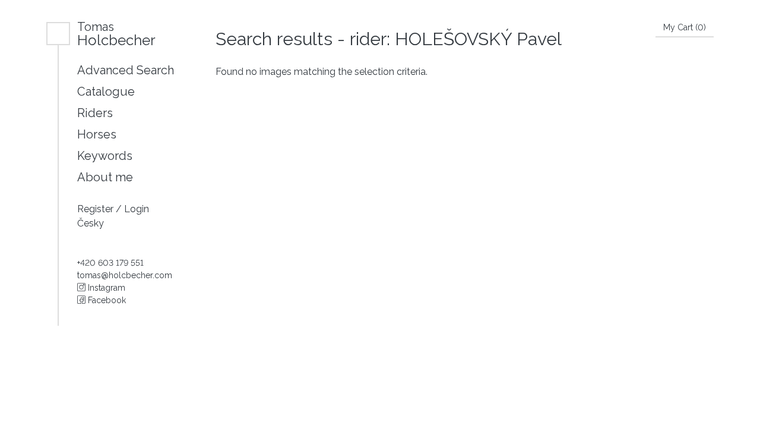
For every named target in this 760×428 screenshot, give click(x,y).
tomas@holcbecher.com (124, 275)
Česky (90, 223)
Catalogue (106, 91)
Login (136, 209)
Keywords (104, 156)
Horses (96, 134)
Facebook (106, 300)
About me (105, 177)
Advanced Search (125, 70)
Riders (95, 113)
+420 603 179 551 (110, 263)
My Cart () (684, 27)
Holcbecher (116, 34)
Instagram (105, 287)
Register (96, 209)
